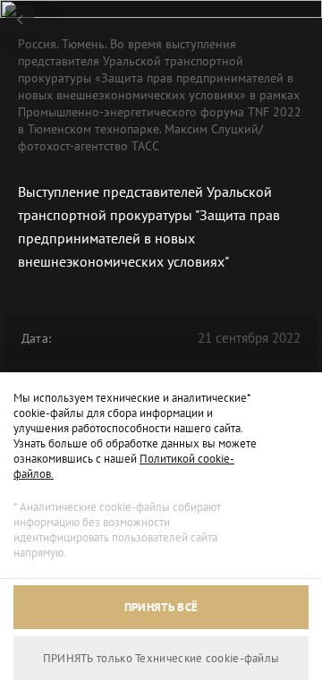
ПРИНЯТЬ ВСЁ (161, 607)
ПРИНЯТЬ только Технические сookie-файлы (161, 658)
